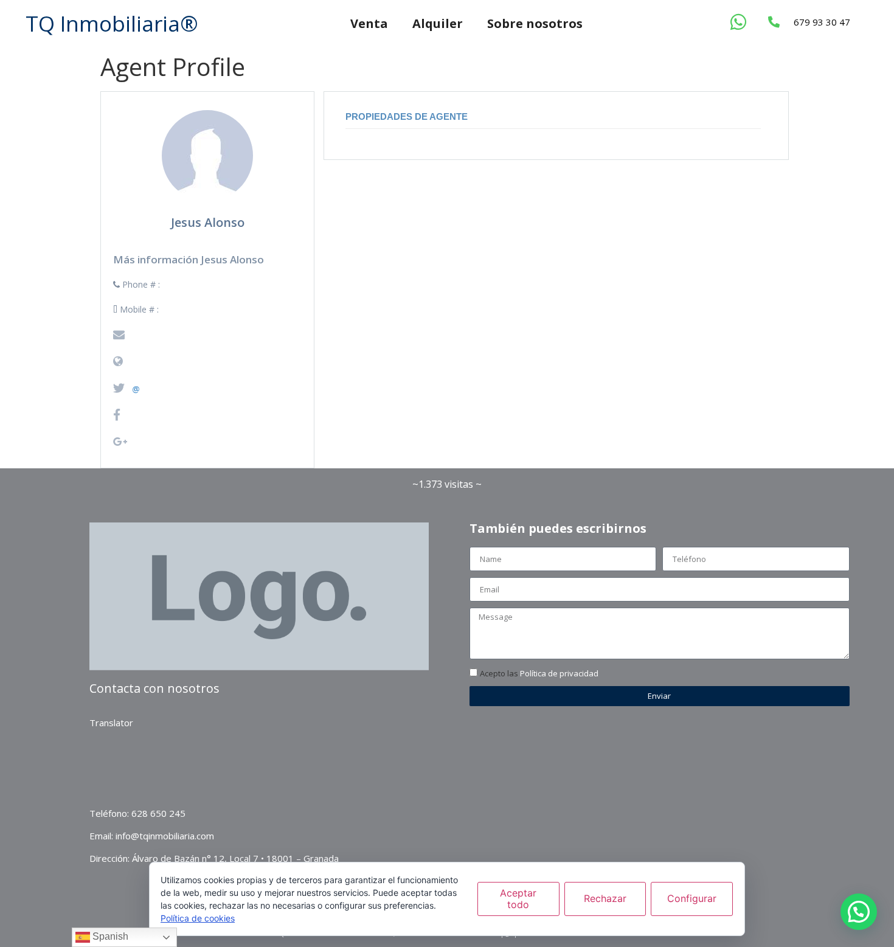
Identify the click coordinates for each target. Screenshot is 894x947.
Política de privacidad (559, 673)
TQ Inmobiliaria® (112, 23)
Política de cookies (198, 918)
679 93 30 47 (822, 22)
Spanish (109, 936)
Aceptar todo (518, 899)
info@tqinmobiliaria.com (165, 836)
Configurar (691, 898)
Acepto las (539, 673)
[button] (858, 911)
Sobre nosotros (535, 23)
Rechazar (605, 898)
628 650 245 (158, 813)
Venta (369, 23)
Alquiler (437, 23)
